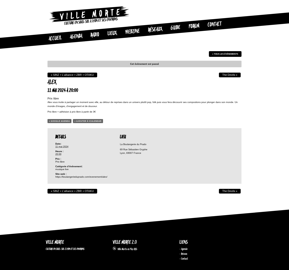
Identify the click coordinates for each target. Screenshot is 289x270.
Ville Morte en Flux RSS (126, 249)
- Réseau (183, 254)
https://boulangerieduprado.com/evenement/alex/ (81, 176)
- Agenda (183, 249)
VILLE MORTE (55, 242)
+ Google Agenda (59, 121)
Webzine (132, 32)
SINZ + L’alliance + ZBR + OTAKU (72, 74)
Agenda (76, 37)
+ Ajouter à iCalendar (88, 121)
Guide (175, 28)
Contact (214, 24)
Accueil (55, 38)
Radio (95, 35)
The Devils (229, 74)
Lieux (112, 34)
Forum (194, 26)
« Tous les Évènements (225, 54)
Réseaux (155, 29)
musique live (62, 169)
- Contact (183, 259)
